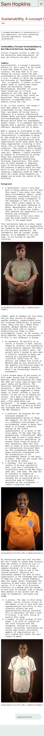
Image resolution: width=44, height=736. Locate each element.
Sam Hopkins (16, 3)
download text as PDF (24, 717)
